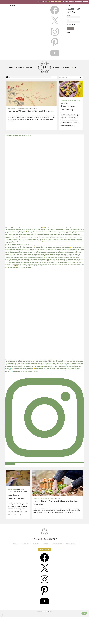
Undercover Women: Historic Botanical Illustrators (30, 111)
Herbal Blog (16, 543)
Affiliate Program (57, 543)
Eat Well (74, 100)
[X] (54, 25)
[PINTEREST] (54, 47)
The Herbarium (28, 67)
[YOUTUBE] (54, 58)
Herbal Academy (49, 498)
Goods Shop (66, 67)
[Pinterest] (44, 595)
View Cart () (12, 5)
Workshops (19, 67)
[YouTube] (44, 606)
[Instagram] (44, 584)
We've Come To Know (23, 108)
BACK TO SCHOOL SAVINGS (54, 1)
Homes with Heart (12, 489)
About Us (74, 67)
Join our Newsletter (44, 549)
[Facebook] (44, 562)
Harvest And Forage (39, 498)
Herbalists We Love (12, 108)
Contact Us (19, 5)
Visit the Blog (56, 67)
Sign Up (68, 32)
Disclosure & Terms (71, 543)
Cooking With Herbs (65, 100)
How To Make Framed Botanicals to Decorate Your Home (17, 495)
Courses (11, 67)
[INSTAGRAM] (54, 36)
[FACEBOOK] (54, 15)
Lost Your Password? (71, 24)
